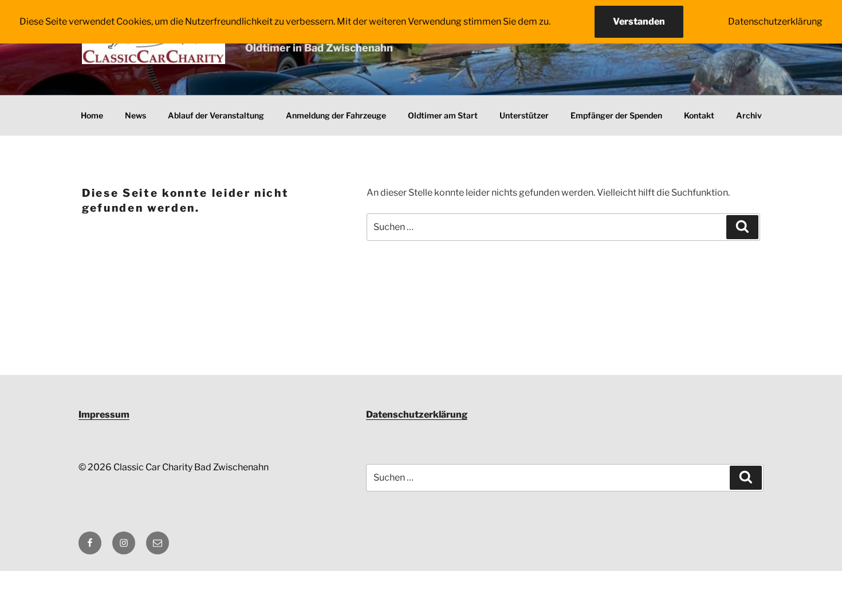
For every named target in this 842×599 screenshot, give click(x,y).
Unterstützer (524, 115)
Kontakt (699, 115)
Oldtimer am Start (443, 115)
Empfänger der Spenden (616, 115)
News (135, 115)
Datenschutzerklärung (416, 414)
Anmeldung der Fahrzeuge (336, 115)
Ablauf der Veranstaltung (216, 115)
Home (92, 115)
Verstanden (639, 21)
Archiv (749, 115)
